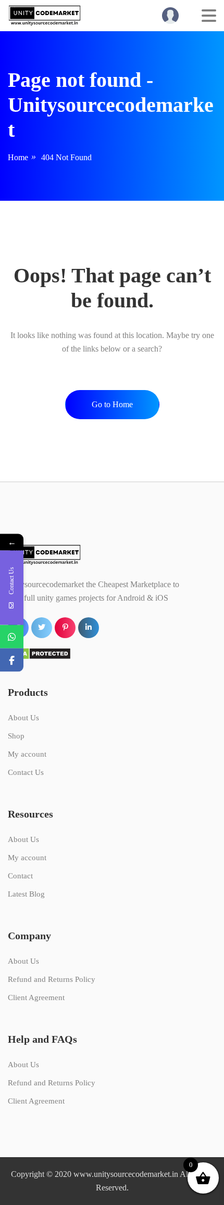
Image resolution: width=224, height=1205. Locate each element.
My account (27, 754)
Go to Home (112, 404)
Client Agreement (36, 997)
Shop (16, 736)
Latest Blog (26, 894)
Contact (20, 876)
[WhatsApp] (11, 636)
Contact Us (26, 772)
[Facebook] (11, 659)
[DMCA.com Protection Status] (39, 653)
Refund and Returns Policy (51, 979)
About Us (23, 718)
